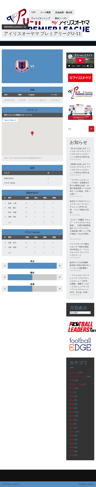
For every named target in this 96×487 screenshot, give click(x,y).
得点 (36, 198)
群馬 (72, 439)
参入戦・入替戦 (76, 384)
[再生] (69, 66)
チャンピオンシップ (40, 18)
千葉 (72, 380)
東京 (72, 416)
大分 (72, 392)
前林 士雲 (12, 203)
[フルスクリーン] (91, 66)
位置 (27, 198)
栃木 (72, 420)
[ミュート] (88, 66)
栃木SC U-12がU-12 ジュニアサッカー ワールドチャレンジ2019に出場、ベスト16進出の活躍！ (80, 207)
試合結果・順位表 (63, 12)
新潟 (72, 412)
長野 (72, 451)
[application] (80, 60)
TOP (33, 12)
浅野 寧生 (12, 217)
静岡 (72, 455)
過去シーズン (61, 18)
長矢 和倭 (12, 212)
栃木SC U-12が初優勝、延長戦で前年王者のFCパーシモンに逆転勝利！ (80, 265)
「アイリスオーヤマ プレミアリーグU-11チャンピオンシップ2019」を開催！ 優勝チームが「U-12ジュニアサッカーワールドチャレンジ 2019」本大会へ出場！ (79, 283)
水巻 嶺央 (12, 247)
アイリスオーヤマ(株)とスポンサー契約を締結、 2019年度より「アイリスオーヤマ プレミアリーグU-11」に (80, 249)
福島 (72, 435)
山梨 (72, 404)
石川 (72, 428)
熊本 (72, 424)
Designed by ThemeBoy (86, 484)
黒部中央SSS (9, 178)
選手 (9, 198)
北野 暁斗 (12, 243)
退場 (54, 198)
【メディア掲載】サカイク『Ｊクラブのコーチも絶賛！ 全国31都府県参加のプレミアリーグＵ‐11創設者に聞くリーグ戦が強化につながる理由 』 (80, 228)
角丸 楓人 (12, 208)
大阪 (72, 396)
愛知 (72, 408)
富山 (72, 400)
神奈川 (72, 432)
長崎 (72, 447)
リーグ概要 (45, 12)
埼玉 (72, 388)
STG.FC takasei (9, 183)
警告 (45, 198)
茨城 (72, 443)
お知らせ (73, 372)
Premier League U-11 (15, 27)
